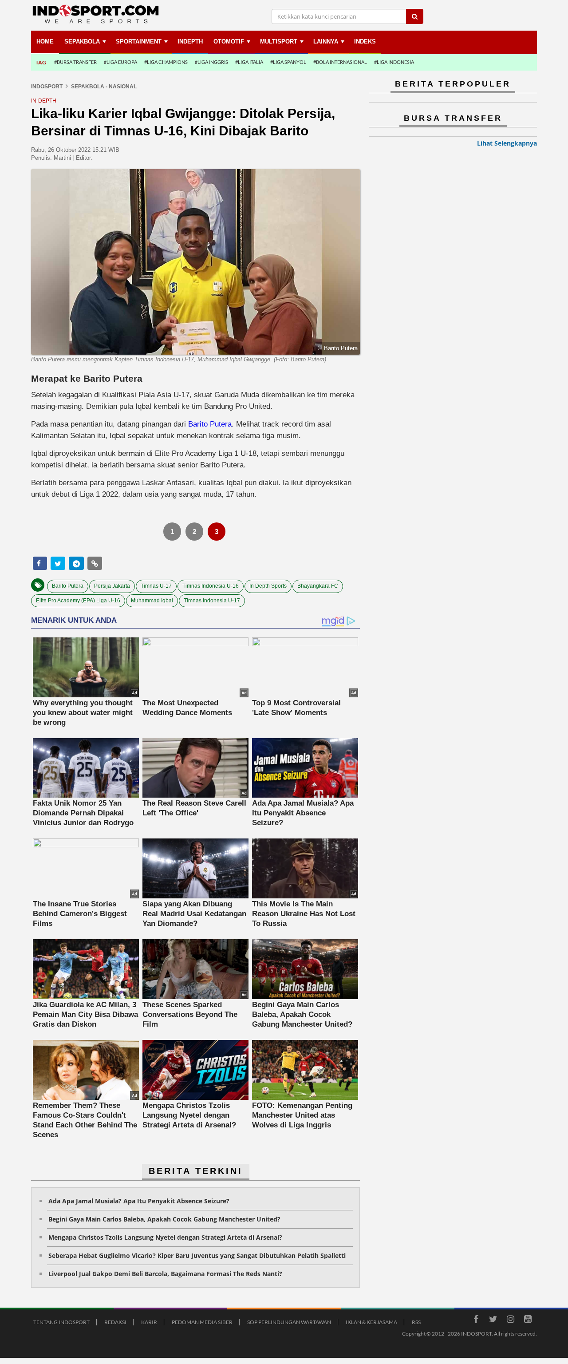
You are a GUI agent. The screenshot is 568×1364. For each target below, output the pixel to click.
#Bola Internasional (340, 62)
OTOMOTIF (228, 41)
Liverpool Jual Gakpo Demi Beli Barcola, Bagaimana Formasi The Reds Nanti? (165, 1273)
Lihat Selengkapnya (507, 143)
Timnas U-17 (156, 586)
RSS (416, 1322)
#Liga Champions (166, 62)
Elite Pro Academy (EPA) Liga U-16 (78, 600)
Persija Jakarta (112, 586)
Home (45, 41)
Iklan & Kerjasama (371, 1322)
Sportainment (139, 41)
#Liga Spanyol (288, 62)
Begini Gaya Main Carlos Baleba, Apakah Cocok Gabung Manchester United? (164, 1219)
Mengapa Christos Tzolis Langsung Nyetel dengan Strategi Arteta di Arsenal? (165, 1237)
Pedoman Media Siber (202, 1322)
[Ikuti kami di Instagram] (510, 1320)
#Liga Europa (120, 62)
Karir (149, 1322)
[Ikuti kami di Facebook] (476, 1320)
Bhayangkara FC (317, 586)
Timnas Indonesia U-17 (212, 600)
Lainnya (325, 41)
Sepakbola (82, 41)
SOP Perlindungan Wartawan (289, 1322)
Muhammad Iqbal (152, 600)
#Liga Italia (249, 62)
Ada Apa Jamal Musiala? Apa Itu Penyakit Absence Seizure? (138, 1201)
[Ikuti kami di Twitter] (493, 1320)
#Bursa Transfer (75, 62)
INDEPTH (190, 41)
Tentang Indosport (61, 1322)
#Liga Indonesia (394, 62)
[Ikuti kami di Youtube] (528, 1320)
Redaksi (115, 1322)
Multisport (278, 41)
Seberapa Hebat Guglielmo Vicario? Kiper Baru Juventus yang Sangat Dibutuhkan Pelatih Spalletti (197, 1255)
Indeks (365, 41)
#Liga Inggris (211, 62)
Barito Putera (210, 424)
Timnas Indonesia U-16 (210, 586)
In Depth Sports (268, 586)
